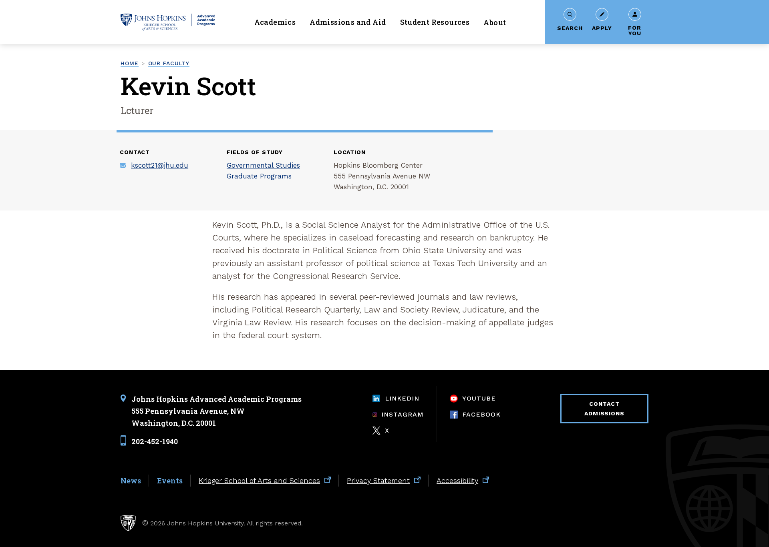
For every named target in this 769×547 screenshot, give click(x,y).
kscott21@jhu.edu (159, 165)
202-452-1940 (154, 441)
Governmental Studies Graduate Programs (263, 170)
